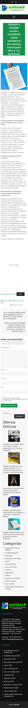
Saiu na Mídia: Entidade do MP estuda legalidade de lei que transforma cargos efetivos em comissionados (14, 316)
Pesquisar (6, 413)
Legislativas (9, 573)
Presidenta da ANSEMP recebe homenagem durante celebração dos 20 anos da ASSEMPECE (13, 447)
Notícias (8, 575)
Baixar (20, 294)
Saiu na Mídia (9, 584)
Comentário (5, 347)
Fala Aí (7, 561)
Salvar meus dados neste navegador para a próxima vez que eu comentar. (14, 399)
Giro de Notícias (10, 564)
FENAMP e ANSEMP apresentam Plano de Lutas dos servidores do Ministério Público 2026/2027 (13, 536)
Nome (3, 370)
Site (2, 387)
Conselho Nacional (11, 553)
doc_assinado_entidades (8, 294)
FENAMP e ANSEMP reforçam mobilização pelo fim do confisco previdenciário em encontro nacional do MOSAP (13, 469)
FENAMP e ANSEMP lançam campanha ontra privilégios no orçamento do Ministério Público (13, 513)
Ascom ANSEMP (7, 301)
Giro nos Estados (11, 567)
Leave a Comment (17, 305)
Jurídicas (8, 570)
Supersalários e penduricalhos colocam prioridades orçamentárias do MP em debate (13, 491)
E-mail (3, 378)
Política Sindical (10, 581)
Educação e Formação (13, 558)
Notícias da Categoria (13, 578)
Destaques (9, 556)
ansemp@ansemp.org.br (14, 639)
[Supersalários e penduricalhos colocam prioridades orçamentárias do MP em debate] (14, 480)
